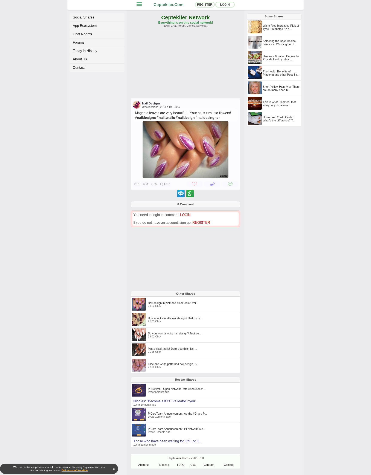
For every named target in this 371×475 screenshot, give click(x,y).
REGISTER (204, 4)
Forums (78, 42)
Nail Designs (151, 103)
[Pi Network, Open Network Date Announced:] (139, 395)
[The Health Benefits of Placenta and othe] (255, 78)
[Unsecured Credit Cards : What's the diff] (255, 124)
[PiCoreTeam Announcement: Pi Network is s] (139, 435)
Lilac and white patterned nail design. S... (173, 364)
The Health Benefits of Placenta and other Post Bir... (281, 73)
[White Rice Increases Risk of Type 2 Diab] (255, 32)
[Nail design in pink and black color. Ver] (139, 309)
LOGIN (225, 4)
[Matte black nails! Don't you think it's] (139, 355)
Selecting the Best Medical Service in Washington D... (279, 42)
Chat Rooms (82, 34)
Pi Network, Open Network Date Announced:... (176, 389)
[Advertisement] (185, 65)
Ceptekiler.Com (169, 4)
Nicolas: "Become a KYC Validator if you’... (165, 401)
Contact (79, 67)
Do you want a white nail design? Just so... (174, 333)
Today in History (85, 51)
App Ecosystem (85, 26)
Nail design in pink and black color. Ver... (173, 303)
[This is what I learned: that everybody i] (255, 108)
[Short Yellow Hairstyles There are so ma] (255, 93)
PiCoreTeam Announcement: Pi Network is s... (177, 429)
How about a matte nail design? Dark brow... (175, 318)
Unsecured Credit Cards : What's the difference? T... (279, 119)
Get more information (75, 470)
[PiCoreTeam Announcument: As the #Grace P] (139, 420)
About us (143, 464)
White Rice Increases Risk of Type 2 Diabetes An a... (281, 27)
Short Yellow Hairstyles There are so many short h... (281, 88)
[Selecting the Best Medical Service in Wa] (255, 47)
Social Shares (83, 17)
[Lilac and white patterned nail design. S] (139, 370)
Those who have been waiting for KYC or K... (167, 441)
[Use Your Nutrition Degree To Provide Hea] (255, 62)
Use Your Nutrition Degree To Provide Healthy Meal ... (281, 58)
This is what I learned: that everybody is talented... (279, 103)
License (164, 464)
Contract (209, 464)
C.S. (193, 464)
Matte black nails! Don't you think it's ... (172, 348)
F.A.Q (180, 464)
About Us (80, 59)
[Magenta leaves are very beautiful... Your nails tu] (185, 177)
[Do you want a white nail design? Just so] (139, 340)
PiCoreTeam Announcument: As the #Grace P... (177, 413)
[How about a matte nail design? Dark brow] (139, 324)
